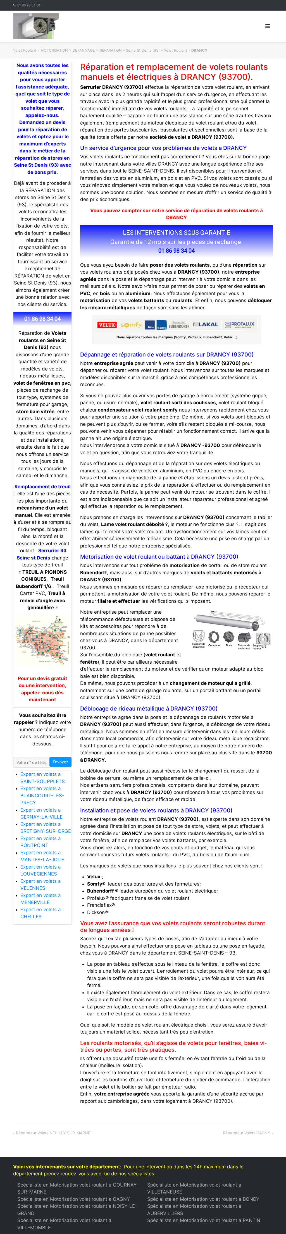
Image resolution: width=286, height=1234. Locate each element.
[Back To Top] (272, 1220)
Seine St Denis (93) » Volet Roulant (156, 50)
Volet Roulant (24, 50)
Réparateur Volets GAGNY (246, 1132)
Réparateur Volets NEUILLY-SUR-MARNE (53, 1132)
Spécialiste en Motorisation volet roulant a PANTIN (203, 1220)
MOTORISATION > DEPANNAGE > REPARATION (81, 50)
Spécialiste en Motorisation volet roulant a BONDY (203, 1199)
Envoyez (60, 761)
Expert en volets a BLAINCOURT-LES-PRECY (42, 795)
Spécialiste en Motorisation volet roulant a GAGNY (73, 1199)
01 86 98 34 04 (29, 5)
